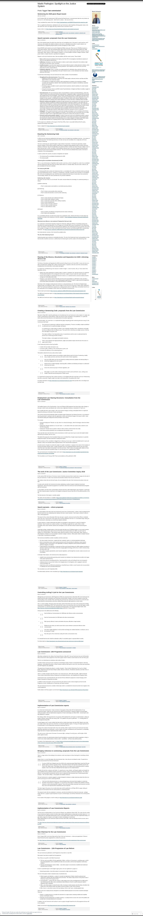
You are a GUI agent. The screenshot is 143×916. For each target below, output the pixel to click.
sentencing (72, 393)
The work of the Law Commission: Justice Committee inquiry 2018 (61, 472)
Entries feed (94, 281)
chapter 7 (61, 305)
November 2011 (95, 221)
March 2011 (94, 231)
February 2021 (95, 94)
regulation (74, 647)
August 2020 (94, 102)
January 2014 (95, 186)
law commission (72, 306)
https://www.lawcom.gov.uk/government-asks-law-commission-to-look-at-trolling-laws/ (65, 641)
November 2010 (95, 237)
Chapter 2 (94, 261)
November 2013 (95, 189)
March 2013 (94, 198)
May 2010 (94, 244)
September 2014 (95, 177)
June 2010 (94, 242)
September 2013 (95, 191)
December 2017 (95, 129)
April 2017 (94, 139)
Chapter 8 (65, 466)
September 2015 (95, 163)
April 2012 (94, 214)
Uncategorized (95, 274)
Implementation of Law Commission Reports (53, 808)
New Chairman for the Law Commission (52, 832)
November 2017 (95, 130)
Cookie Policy (29, 913)
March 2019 (94, 112)
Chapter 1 (94, 257)
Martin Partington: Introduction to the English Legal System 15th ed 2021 (98, 70)
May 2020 (94, 106)
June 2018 (94, 121)
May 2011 (94, 228)
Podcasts (94, 272)
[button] (98, 294)
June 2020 (94, 105)
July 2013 (94, 194)
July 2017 (94, 136)
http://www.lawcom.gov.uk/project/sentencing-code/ (71, 797)
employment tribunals (64, 467)
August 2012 (94, 208)
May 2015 (94, 169)
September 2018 (95, 118)
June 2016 (94, 150)
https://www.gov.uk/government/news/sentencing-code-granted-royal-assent (62, 29)
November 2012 (95, 204)
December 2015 (95, 159)
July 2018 (94, 119)
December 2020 (95, 96)
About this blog (95, 28)
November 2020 (95, 98)
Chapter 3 (61, 700)
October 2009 (95, 251)
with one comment (42, 15)
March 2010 (94, 247)
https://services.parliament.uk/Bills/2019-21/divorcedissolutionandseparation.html (68, 290)
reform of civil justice (78, 467)
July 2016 (94, 149)
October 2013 (95, 190)
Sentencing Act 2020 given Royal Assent (52, 14)
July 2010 (94, 241)
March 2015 (94, 170)
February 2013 (95, 200)
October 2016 (95, 146)
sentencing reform (59, 34)
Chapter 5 (61, 31)
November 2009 (95, 249)
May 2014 (94, 183)
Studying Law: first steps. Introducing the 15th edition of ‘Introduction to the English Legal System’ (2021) (98, 35)
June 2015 (94, 167)
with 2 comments (41, 136)
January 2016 (95, 157)
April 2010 (94, 245)
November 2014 (95, 174)
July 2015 (94, 166)
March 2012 (94, 215)
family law (67, 306)
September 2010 (95, 240)
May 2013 (94, 196)
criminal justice (62, 804)
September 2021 (95, 87)
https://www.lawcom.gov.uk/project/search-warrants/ (58, 126)
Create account (95, 278)
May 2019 (94, 111)
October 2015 (95, 162)
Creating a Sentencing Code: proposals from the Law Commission (61, 310)
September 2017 (95, 133)
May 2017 (94, 138)
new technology (69, 647)
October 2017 (95, 132)
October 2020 (95, 99)
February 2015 (95, 172)
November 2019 (95, 108)
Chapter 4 (61, 587)
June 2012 (94, 211)
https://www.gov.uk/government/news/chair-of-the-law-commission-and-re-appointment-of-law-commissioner (63, 840)
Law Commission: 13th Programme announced (54, 652)
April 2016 (94, 153)
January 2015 (95, 173)
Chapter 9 (94, 271)
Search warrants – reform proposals (50, 507)
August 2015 (94, 164)
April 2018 (94, 123)
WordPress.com (95, 284)
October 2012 (95, 206)
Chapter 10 (94, 258)
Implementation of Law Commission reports (53, 705)
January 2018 (95, 128)
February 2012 (95, 217)
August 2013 (94, 193)
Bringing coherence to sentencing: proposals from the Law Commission (63, 751)
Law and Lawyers (95, 44)
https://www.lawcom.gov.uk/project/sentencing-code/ (60, 380)
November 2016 (95, 145)
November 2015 (95, 160)
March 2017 (94, 140)
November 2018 (95, 115)
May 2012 (94, 213)
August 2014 (94, 179)
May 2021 (94, 89)
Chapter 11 (94, 260)
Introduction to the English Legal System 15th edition (98, 30)
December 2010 (95, 235)
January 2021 (95, 95)
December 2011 (95, 220)
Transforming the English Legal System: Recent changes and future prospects (98, 39)
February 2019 (95, 113)
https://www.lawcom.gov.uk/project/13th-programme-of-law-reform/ (74, 689)
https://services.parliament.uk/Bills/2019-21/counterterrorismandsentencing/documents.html (64, 229)
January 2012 (95, 218)
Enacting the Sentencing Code (48, 134)
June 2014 (94, 181)
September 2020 (95, 101)
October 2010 (95, 238)
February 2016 (95, 156)
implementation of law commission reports (67, 746)
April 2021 (94, 91)
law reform (68, 393)
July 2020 (94, 104)
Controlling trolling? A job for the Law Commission (56, 592)
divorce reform (62, 306)
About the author (95, 27)
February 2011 (95, 232)
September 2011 (95, 224)
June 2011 (94, 227)
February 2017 (95, 142)
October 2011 (94, 223)
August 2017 (94, 135)
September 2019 (95, 109)
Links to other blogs (96, 32)
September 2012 (95, 207)
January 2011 (95, 234)
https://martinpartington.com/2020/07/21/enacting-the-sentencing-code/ (72, 22)
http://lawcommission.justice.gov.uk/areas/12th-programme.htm (61, 905)
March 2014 (94, 184)
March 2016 (94, 155)
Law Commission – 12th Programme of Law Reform (56, 848)
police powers (68, 588)
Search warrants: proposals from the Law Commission (57, 38)
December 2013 (95, 187)
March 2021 (94, 92)
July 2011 (94, 225)
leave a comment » (42, 40)
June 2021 (94, 88)
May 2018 (94, 122)
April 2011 (94, 230)
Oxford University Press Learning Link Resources (98, 77)
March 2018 (94, 125)
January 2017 (95, 143)
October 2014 (95, 176)
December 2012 (95, 203)
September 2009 (95, 252)
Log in (93, 280)
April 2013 (94, 197)
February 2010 (95, 248)
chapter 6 (61, 466)
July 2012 (94, 210)
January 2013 (95, 201)
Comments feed (95, 282)
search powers (74, 588)
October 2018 (95, 116)
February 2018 (95, 126)
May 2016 (94, 152)
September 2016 (95, 147)
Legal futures (94, 48)
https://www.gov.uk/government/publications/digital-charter (50, 608)
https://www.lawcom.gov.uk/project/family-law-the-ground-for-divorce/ (69, 297)
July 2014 (94, 180)
